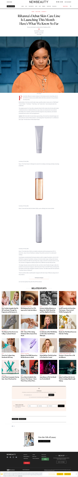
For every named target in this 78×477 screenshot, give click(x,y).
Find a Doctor (44, 454)
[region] (39, 474)
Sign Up (50, 394)
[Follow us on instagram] (60, 1)
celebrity (15, 418)
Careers (34, 454)
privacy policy (47, 397)
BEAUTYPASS (65, 6)
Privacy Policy (44, 456)
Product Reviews (25, 353)
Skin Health (4, 330)
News (22, 375)
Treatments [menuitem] (31, 6)
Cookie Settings (45, 459)
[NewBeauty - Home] (39, 2)
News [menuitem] (23, 6)
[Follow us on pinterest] (58, 1)
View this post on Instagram (39, 277)
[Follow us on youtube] (16, 457)
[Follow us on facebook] (7, 457)
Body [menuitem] (36, 6)
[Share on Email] (14, 426)
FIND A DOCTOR (11, 6)
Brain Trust (34, 456)
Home (33, 11)
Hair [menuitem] (40, 6)
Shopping (61, 330)
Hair (3, 306)
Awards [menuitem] (43, 6)
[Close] (76, 474)
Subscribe (9, 1)
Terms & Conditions (36, 458)
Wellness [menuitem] (54, 6)
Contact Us (25, 454)
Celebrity (44, 11)
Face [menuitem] (26, 6)
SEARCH (61, 405)
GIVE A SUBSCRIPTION (44, 441)
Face (3, 353)
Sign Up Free (61, 462)
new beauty (22, 418)
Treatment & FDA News (26, 306)
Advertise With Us (26, 456)
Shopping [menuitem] (49, 6)
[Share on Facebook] (12, 426)
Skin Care (38, 11)
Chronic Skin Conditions (65, 353)
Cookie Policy (26, 458)
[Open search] (70, 6)
